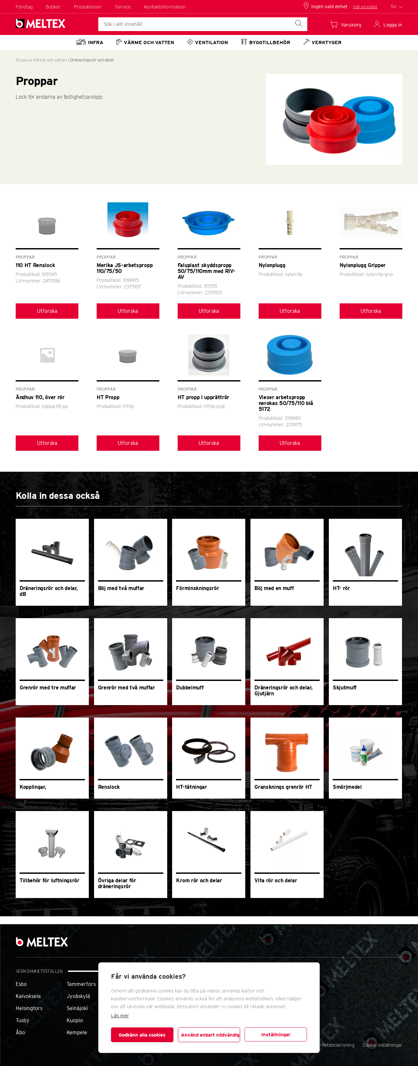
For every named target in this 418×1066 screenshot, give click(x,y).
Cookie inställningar (382, 1045)
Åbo (20, 1032)
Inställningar (275, 1035)
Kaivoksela (28, 996)
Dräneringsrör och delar (92, 60)
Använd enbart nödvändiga (210, 1035)
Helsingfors (29, 1008)
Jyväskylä (78, 996)
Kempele (77, 1032)
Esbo (21, 984)
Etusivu (22, 60)
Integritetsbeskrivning (332, 1045)
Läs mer (120, 1016)
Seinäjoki (77, 1008)
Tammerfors (81, 984)
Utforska (47, 311)
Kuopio (75, 1020)
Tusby (22, 1020)
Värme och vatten (50, 60)
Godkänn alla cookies (142, 1035)
